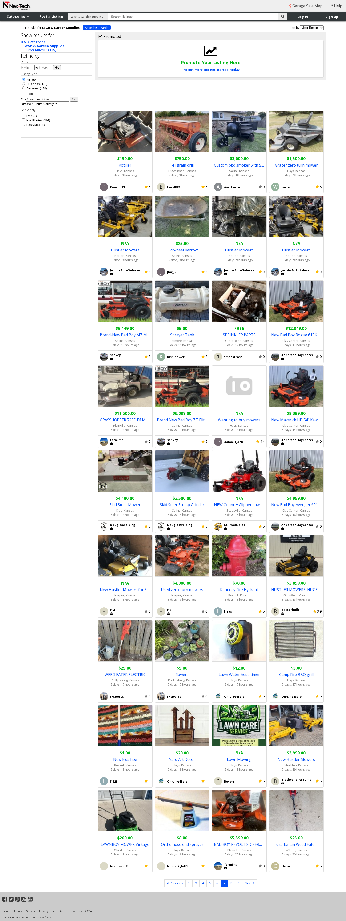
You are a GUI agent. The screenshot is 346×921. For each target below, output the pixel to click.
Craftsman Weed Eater (296, 844)
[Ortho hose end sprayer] (182, 810)
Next (249, 883)
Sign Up (331, 16)
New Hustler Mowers (296, 759)
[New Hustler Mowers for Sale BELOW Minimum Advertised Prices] (125, 556)
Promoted (111, 36)
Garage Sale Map (306, 5)
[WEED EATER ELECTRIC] (125, 641)
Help (337, 5)
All (28, 80)
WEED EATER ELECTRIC (125, 674)
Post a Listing (51, 16)
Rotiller (125, 165)
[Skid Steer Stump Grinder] (182, 471)
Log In (302, 16)
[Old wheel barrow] (182, 216)
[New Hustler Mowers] (296, 725)
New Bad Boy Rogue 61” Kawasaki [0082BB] (296, 335)
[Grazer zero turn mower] (296, 131)
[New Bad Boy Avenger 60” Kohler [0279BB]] (296, 471)
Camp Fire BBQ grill (296, 674)
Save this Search (96, 27)
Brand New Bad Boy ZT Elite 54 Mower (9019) (182, 419)
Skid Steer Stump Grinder (182, 504)
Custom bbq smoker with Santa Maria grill (239, 165)
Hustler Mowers (125, 250)
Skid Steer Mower (125, 504)
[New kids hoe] (125, 725)
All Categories (34, 42)
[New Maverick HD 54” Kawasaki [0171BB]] (296, 386)
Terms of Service (25, 911)
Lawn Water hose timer (239, 674)
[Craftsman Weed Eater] (296, 810)
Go (57, 67)
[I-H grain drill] (182, 131)
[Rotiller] (125, 131)
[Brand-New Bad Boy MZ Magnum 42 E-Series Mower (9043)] (125, 301)
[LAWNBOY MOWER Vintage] (125, 810)
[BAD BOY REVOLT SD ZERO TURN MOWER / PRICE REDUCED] (239, 810)
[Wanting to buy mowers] (239, 386)
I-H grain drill (182, 165)
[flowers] (182, 641)
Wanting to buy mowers (239, 419)
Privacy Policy (48, 911)
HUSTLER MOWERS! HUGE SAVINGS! (296, 589)
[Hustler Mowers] (125, 216)
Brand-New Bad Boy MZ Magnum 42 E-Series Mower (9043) (125, 335)
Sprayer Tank (182, 335)
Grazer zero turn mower (296, 165)
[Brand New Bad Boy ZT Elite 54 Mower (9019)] (182, 386)
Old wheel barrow (182, 250)
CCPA (88, 911)
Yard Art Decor (182, 759)
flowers (182, 674)
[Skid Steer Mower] (125, 471)
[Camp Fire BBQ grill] (296, 641)
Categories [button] (17, 16)
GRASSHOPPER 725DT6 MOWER (125, 419)
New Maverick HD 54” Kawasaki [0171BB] (296, 419)
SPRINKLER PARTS (239, 335)
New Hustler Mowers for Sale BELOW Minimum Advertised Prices (125, 589)
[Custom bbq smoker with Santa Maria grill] (239, 131)
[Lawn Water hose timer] (239, 641)
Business (33, 84)
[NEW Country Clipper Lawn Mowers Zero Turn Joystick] (239, 471)
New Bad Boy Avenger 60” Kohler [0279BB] (296, 504)
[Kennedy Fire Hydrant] (239, 556)
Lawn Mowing (239, 759)
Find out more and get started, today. (211, 69)
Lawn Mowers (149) (41, 49)
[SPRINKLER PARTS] (239, 301)
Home (6, 911)
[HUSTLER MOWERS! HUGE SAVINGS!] (296, 556)
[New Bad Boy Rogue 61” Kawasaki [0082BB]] (296, 301)
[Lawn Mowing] (239, 725)
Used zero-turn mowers (182, 589)
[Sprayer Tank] (182, 301)
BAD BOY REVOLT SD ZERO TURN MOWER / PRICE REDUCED (239, 844)
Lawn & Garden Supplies (43, 46)
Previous (176, 883)
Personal (32, 88)
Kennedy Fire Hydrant (239, 589)
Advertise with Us (71, 911)
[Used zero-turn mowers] (182, 556)
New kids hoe (125, 759)
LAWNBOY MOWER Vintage (125, 844)
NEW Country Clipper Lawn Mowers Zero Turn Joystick (239, 504)
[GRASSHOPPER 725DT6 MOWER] (125, 386)
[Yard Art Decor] (182, 725)
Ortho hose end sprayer (182, 844)
